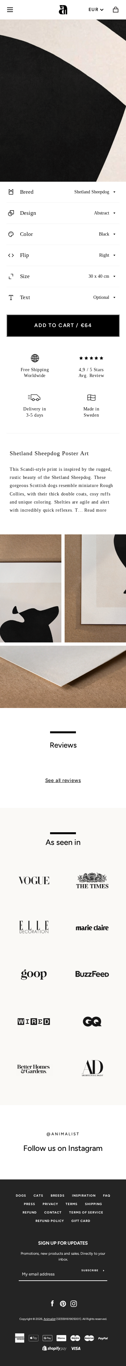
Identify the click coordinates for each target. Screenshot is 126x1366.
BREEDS (58, 1195)
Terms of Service (86, 1212)
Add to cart (63, 325)
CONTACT (53, 1212)
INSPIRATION (84, 1195)
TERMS (72, 1204)
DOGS (21, 1195)
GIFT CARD (80, 1221)
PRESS (29, 1204)
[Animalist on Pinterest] (63, 1303)
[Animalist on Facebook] (52, 1303)
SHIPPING (93, 1204)
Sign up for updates (63, 1243)
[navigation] (10, 10)
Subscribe (90, 1270)
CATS (38, 1195)
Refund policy (50, 1221)
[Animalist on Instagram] (73, 1303)
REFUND (30, 1212)
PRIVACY (50, 1204)
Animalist (50, 1319)
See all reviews (63, 780)
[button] (63, 192)
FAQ (106, 1195)
